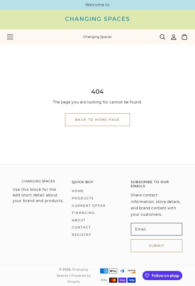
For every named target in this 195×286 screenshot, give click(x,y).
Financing (83, 213)
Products (83, 198)
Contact (81, 227)
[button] (10, 37)
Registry (81, 235)
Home (78, 191)
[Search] (163, 37)
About (79, 220)
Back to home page (97, 119)
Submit (156, 246)
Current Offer (89, 206)
